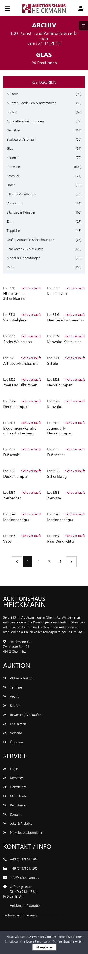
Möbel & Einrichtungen (23, 258)
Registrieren (18, 805)
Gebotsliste (17, 787)
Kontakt (15, 814)
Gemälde (13, 130)
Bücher (12, 112)
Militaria (13, 93)
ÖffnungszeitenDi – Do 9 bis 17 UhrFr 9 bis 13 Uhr (20, 891)
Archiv (14, 696)
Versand (15, 733)
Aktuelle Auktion (21, 678)
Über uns (16, 742)
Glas (10, 148)
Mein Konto (18, 796)
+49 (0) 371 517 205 (24, 868)
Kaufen (14, 705)
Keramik (12, 157)
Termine (15, 687)
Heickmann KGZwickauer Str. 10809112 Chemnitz (17, 646)
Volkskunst (15, 203)
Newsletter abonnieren (26, 832)
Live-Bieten (17, 723)
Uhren (11, 185)
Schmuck (13, 175)
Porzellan (13, 166)
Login (13, 768)
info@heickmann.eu (24, 877)
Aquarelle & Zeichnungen (25, 121)
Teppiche (13, 230)
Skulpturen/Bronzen (21, 139)
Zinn (10, 221)
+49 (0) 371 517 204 (24, 859)
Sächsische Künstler (21, 212)
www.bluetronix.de (51, 915)
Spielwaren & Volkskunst (25, 248)
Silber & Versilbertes (21, 194)
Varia (10, 267)
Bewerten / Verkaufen (25, 714)
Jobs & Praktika (20, 823)
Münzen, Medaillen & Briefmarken (31, 103)
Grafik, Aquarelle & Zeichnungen (30, 239)
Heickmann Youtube (25, 905)
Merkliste (16, 777)
